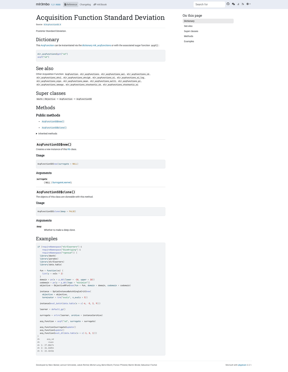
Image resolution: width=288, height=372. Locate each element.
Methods (188, 36)
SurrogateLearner (61, 182)
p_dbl (61, 279)
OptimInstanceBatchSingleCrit (69, 291)
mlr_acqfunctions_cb (138, 74)
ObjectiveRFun (61, 285)
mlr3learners (56, 261)
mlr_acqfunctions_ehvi (49, 77)
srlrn (57, 315)
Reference (71, 4)
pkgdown (242, 365)
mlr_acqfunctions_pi (129, 81)
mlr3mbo (43, 4)
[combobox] (209, 4)
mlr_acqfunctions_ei (104, 77)
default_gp (57, 309)
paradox (53, 258)
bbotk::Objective (46, 99)
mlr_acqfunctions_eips (49, 81)
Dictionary (189, 21)
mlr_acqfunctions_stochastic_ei (120, 84)
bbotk (52, 255)
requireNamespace (51, 246)
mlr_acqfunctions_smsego (50, 84)
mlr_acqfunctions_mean (76, 81)
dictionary (87, 45)
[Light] (248, 4)
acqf (59, 321)
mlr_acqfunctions (102, 45)
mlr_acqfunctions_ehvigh (77, 77)
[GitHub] (228, 4)
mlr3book (101, 4)
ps (51, 279)
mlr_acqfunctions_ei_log (130, 77)
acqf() (154, 45)
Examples (189, 41)
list (44, 273)
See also (188, 26)
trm (59, 297)
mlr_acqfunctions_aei (113, 74)
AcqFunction (47, 45)
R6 (69, 149)
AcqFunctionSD (45, 164)
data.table (55, 264)
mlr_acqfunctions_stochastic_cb (83, 84)
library (44, 255)
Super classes (191, 31)
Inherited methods (47, 133)
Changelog (85, 4)
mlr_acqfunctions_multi (103, 81)
